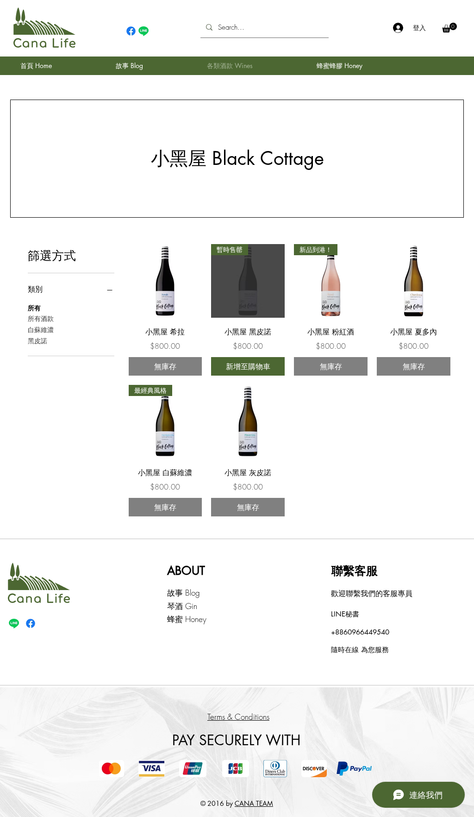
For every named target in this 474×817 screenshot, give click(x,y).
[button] (449, 27)
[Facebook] (131, 31)
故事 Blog (183, 592)
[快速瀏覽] (165, 281)
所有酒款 (41, 318)
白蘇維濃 (41, 329)
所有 (34, 307)
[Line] (143, 31)
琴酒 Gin (182, 606)
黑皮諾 (37, 340)
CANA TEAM (254, 803)
